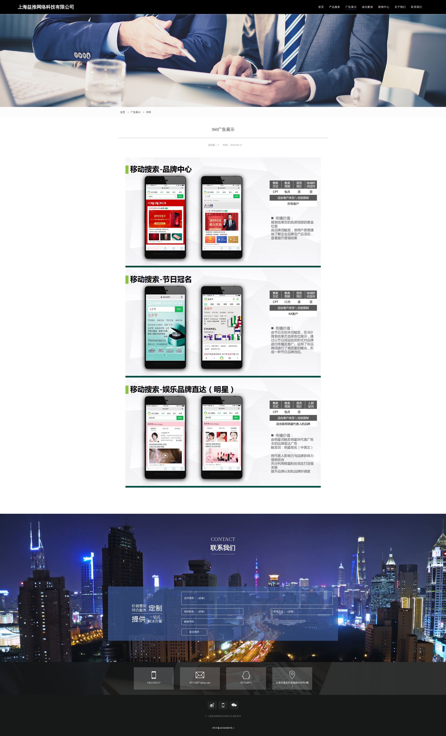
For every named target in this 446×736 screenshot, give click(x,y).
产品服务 (334, 7)
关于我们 (400, 7)
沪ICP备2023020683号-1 (223, 728)
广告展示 (351, 7)
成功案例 (367, 7)
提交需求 (194, 632)
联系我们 (416, 7)
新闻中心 (383, 7)
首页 (321, 7)
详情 (148, 112)
